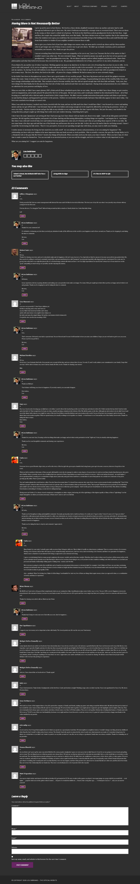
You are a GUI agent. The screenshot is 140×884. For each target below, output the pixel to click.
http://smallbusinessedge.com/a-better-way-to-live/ (83, 591)
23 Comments (27, 19)
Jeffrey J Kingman (26, 194)
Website (14, 847)
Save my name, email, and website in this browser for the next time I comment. (39, 859)
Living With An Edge (60, 174)
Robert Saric (24, 250)
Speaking (104, 6)
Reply (22, 216)
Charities (124, 6)
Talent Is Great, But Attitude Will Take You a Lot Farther (29, 175)
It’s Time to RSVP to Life (101, 174)
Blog (68, 6)
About (76, 6)
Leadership (16, 19)
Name (14, 829)
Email (14, 838)
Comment (15, 806)
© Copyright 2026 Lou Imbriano (25, 880)
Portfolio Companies (90, 6)
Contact (114, 6)
